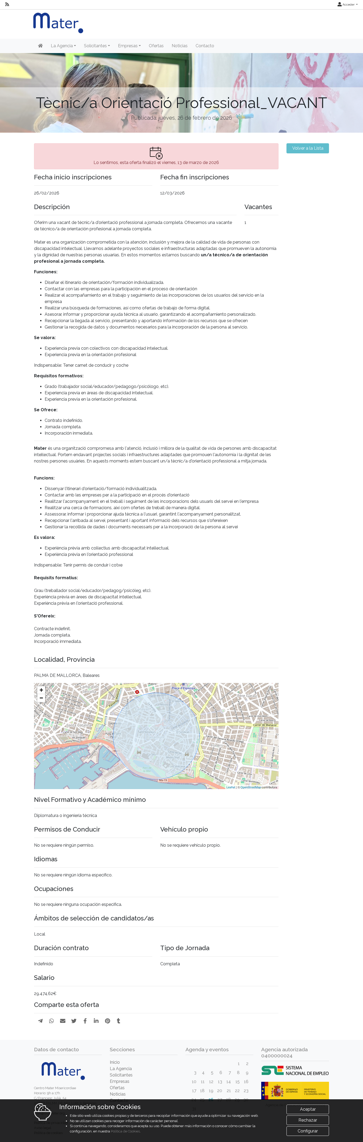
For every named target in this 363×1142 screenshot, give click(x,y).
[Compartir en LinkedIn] (96, 1021)
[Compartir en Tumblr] (118, 1021)
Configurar (308, 1131)
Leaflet (230, 787)
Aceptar (308, 1109)
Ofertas (156, 45)
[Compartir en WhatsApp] (51, 1021)
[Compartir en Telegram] (40, 1021)
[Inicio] (40, 46)
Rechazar (307, 1120)
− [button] (41, 698)
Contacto (205, 45)
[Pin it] (107, 1021)
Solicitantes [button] (95, 45)
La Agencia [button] (62, 45)
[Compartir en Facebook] (85, 1021)
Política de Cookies (125, 1131)
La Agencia (121, 1068)
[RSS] (7, 4)
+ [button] (41, 690)
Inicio (115, 1062)
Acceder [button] (348, 4)
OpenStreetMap (250, 787)
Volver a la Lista (307, 148)
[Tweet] (74, 1021)
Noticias (180, 45)
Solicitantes (121, 1075)
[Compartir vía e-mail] (62, 1021)
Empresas (119, 1081)
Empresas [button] (128, 45)
